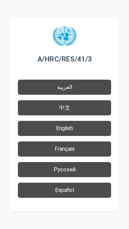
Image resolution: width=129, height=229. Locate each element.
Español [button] (64, 190)
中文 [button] (64, 107)
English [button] (64, 128)
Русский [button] (65, 169)
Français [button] (65, 149)
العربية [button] (64, 87)
